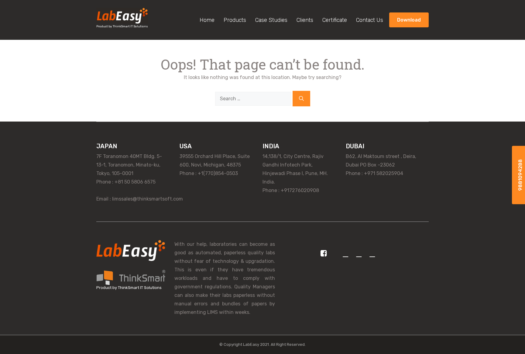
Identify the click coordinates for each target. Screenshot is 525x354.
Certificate (334, 20)
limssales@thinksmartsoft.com (147, 199)
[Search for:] (254, 98)
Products (235, 20)
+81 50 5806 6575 (135, 182)
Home (207, 20)
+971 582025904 (383, 173)
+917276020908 (300, 190)
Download (409, 20)
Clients (305, 20)
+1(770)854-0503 (218, 173)
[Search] (301, 98)
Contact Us (369, 20)
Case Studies (271, 20)
